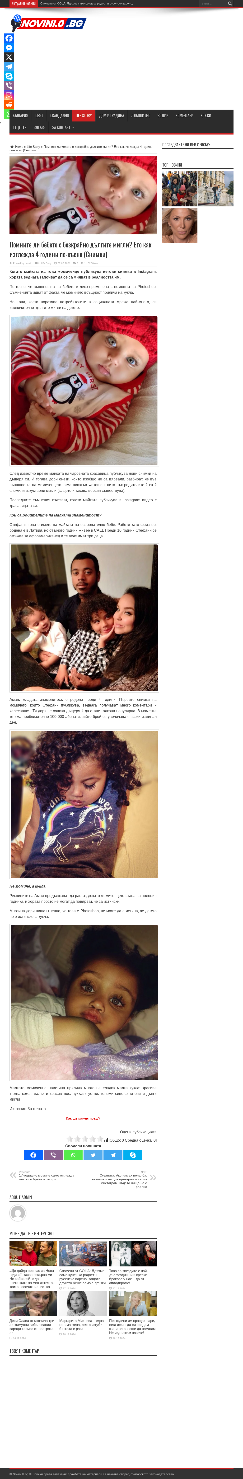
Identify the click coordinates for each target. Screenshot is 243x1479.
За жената (37, 1109)
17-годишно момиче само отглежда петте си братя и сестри (46, 1176)
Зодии (163, 115)
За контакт (61, 127)
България (20, 115)
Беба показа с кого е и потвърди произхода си (71, 3)
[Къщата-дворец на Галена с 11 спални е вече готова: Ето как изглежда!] (216, 189)
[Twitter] (93, 1155)
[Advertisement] (147, 70)
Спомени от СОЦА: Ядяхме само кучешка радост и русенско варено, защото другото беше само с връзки (82, 1277)
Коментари (184, 115)
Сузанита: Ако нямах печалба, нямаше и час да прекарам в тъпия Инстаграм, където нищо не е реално (119, 1180)
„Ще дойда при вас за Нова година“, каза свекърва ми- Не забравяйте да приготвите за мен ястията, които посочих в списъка (31, 1279)
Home (18, 147)
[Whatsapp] (73, 1155)
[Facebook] (33, 1155)
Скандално (59, 115)
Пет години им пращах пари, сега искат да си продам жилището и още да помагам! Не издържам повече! (132, 1327)
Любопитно (140, 115)
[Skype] (132, 1155)
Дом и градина (111, 115)
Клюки (206, 115)
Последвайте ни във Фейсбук (186, 145)
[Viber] (53, 1155)
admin (29, 263)
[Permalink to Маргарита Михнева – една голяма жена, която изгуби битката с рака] (83, 1315)
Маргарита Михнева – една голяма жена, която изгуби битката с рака (81, 1325)
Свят (39, 115)
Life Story (84, 115)
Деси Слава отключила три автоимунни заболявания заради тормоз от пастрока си (31, 1327)
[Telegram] (112, 1155)
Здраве (39, 127)
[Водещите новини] (48, 29)
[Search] (230, 3)
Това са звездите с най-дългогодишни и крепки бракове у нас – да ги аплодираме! (128, 1277)
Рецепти (20, 127)
